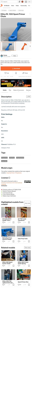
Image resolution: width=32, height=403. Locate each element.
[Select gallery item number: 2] (8, 216)
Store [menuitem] (12, 5)
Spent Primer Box (23, 282)
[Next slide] (30, 46)
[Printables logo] (1, 5)
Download (17, 68)
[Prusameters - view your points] (22, 2)
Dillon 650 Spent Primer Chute (7, 262)
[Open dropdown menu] (30, 14)
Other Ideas (21, 10)
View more (27, 203)
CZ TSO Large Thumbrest (22, 219)
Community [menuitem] (24, 5)
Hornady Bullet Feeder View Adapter (6, 219)
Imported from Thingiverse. (14, 173)
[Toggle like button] (3, 222)
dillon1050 (4, 161)
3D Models (4, 10)
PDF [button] (29, 96)
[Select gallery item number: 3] (9, 216)
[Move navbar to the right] (30, 5)
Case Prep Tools (23, 238)
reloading (11, 157)
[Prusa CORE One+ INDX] (16, 83)
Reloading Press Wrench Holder (7, 238)
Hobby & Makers (12, 10)
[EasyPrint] (19, 1)
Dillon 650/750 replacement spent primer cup (8, 281)
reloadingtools (20, 157)
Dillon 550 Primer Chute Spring (23, 262)
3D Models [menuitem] (6, 5)
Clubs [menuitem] (17, 5)
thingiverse (4, 157)
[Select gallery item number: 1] (6, 216)
